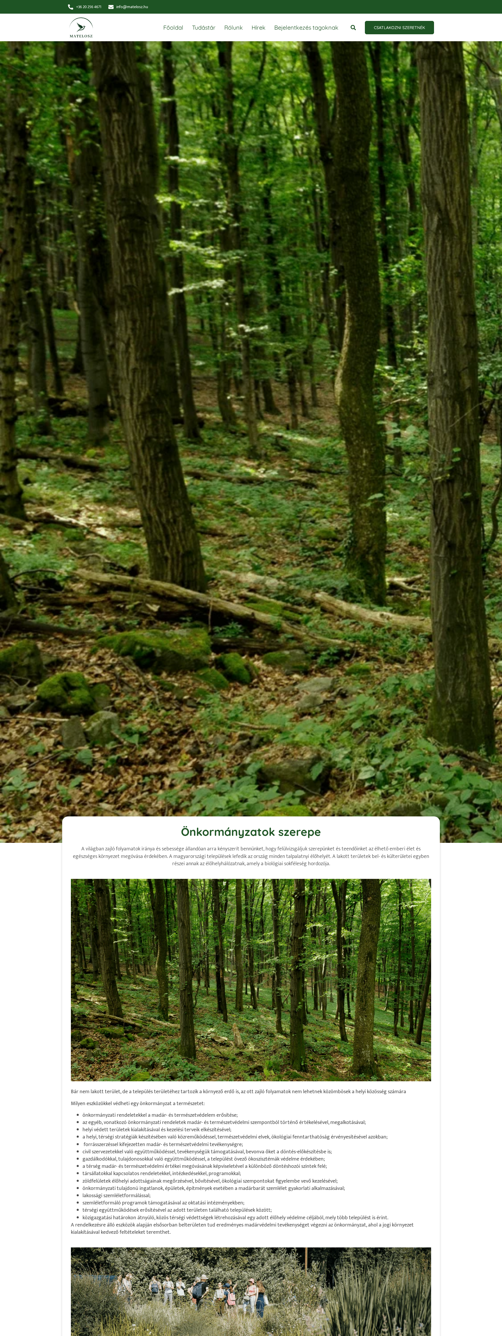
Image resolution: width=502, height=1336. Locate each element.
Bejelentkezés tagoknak (306, 27)
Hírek (259, 27)
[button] (353, 27)
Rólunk (233, 27)
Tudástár (204, 27)
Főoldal (173, 27)
